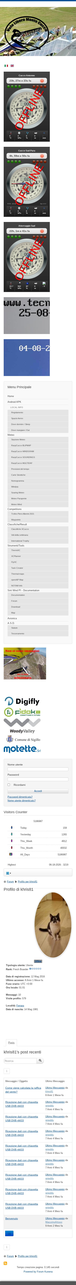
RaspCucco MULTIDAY (21, 463)
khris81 (49, 1091)
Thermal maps (17, 574)
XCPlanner (16, 556)
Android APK (14, 402)
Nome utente (15, 764)
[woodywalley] (22, 732)
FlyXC (14, 562)
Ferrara (20, 1005)
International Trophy (20, 541)
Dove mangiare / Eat (20, 430)
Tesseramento (17, 633)
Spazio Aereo (17, 418)
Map (13, 613)
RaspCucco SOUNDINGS (23, 457)
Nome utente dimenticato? (22, 800)
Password (13, 774)
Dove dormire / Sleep (20, 424)
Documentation (18, 595)
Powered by (30, 1271)
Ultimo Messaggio (55, 1087)
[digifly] (22, 705)
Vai (9, 1233)
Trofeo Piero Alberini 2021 (22, 514)
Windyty (14, 487)
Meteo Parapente (19, 498)
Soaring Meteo (17, 493)
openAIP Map (17, 580)
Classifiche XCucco (20, 529)
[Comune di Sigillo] (22, 742)
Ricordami (19, 784)
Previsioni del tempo (20, 469)
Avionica (12, 618)
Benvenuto (11, 1218)
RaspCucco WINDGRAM (22, 451)
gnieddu (49, 1105)
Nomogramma (17, 481)
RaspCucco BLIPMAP (21, 445)
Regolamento (17, 412)
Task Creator (17, 568)
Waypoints (16, 520)
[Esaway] (22, 716)
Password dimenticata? (20, 797)
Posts (11, 1042)
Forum (14, 601)
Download (15, 607)
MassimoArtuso (53, 1222)
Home (11, 396)
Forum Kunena (45, 1271)
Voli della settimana (19, 535)
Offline (38, 961)
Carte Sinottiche (18, 475)
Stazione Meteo (18, 439)
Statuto (14, 628)
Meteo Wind (16, 504)
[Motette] (22, 752)
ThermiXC (15, 550)
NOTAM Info (16, 586)
